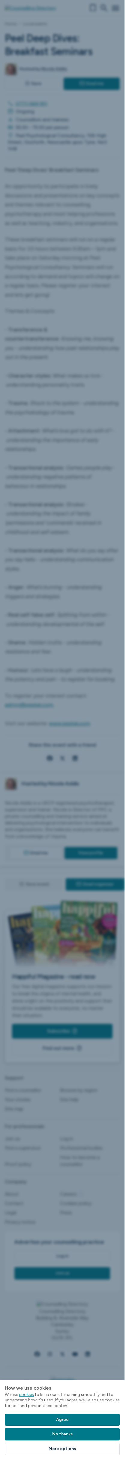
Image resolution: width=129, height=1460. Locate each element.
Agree (62, 1419)
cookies (26, 1394)
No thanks (62, 1434)
